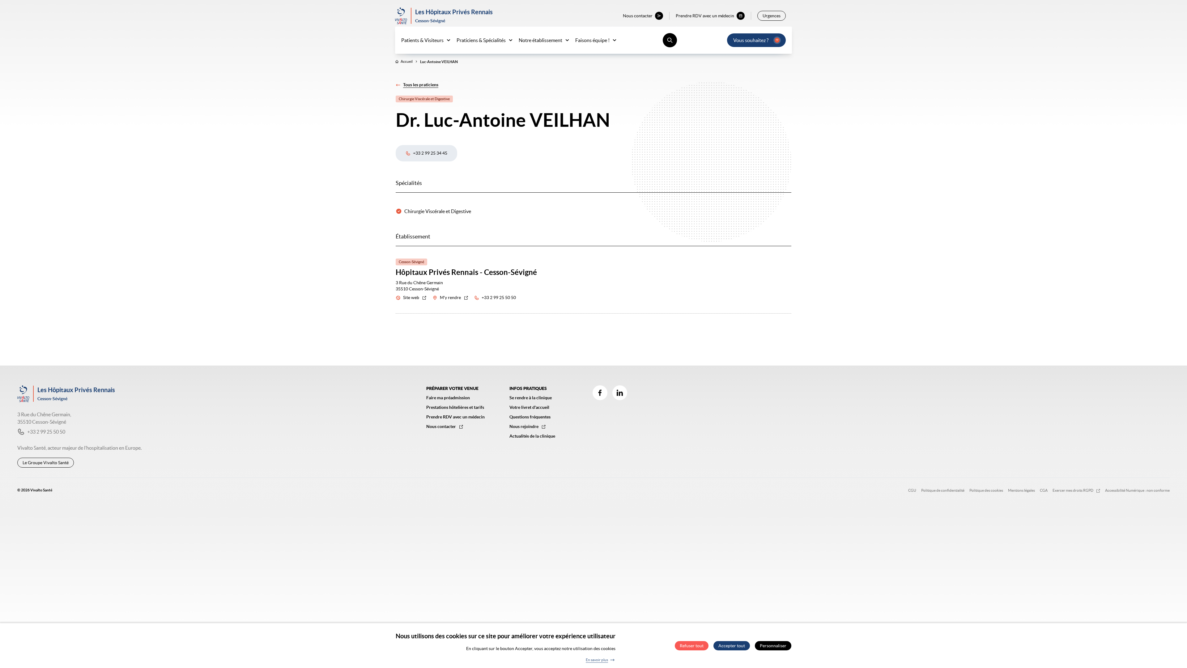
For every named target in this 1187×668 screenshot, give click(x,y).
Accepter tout (731, 645)
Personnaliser (773, 645)
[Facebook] (600, 392)
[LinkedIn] (619, 392)
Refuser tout (692, 645)
